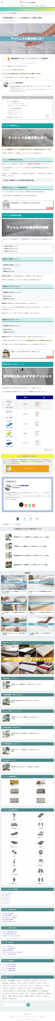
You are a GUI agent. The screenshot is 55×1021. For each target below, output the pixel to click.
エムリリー (39, 983)
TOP (10, 5)
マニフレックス (15, 993)
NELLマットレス (43, 980)
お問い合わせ (43, 5)
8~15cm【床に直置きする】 (9, 933)
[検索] (28, 1004)
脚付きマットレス (14, 846)
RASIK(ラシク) (13, 983)
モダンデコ (22, 993)
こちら (14, 499)
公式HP (7, 407)
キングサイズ (6, 903)
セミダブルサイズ (7, 897)
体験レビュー (49, 993)
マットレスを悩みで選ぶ (43, 990)
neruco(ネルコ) (5, 983)
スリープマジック (23, 985)
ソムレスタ (30, 985)
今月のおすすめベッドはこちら (27, 9)
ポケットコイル (14, 795)
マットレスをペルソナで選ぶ (20, 990)
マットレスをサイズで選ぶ (38, 988)
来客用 (40, 874)
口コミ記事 (10, 407)
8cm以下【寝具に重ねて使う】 (10, 931)
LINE (30, 507)
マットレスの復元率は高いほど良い (17, 103)
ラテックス (41, 804)
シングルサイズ (6, 895)
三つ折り (40, 819)
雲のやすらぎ (5, 998)
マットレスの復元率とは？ (13, 101)
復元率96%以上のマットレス (15, 114)
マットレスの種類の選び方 (9, 968)
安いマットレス (14, 837)
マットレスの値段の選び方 (9, 970)
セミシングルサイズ (7, 893)
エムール (44, 983)
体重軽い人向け (41, 883)
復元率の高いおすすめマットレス (15, 117)
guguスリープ (19, 980)
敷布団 (40, 846)
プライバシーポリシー (25, 1016)
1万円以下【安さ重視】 (8, 913)
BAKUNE (4, 980)
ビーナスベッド (47, 985)
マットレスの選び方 (34, 5)
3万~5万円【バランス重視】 (9, 917)
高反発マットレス (12, 998)
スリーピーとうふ (14, 985)
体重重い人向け (14, 883)
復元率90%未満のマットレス (15, 110)
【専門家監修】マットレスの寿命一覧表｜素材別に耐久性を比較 (21, 180)
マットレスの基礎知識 (15, 524)
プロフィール (35, 1016)
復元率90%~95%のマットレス (15, 112)
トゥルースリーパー (38, 985)
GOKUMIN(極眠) (11, 980)
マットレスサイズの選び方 (9, 966)
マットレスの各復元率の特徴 (14, 108)
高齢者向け (41, 865)
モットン (27, 993)
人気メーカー (33, 993)
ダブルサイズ (6, 899)
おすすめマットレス (14, 1016)
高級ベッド (41, 837)
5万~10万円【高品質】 (8, 919)
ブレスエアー (5, 988)
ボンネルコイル (41, 795)
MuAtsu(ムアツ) (35, 980)
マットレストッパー (6, 993)
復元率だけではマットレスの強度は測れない (19, 105)
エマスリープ (32, 983)
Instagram (25, 506)
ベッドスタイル (12, 988)
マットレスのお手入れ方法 (9, 954)
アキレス (19, 983)
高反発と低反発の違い (8, 950)
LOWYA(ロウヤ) (26, 980)
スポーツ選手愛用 (14, 874)
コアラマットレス (5, 985)
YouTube (33, 507)
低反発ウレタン (41, 785)
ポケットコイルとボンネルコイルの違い (12, 952)
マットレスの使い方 (7, 946)
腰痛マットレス (24, 5)
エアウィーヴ (25, 983)
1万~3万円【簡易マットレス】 (10, 915)
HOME (28, 1014)
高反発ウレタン (14, 785)
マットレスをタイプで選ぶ (7, 990)
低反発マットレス (41, 993)
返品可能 (40, 828)
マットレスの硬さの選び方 (9, 964)
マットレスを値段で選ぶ (32, 990)
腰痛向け (14, 819)
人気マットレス (15, 5)
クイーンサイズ (6, 901)
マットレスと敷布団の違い (9, 948)
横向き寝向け (14, 828)
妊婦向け (14, 865)
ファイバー (14, 804)
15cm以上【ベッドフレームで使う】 (11, 935)
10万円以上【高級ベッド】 (9, 921)
